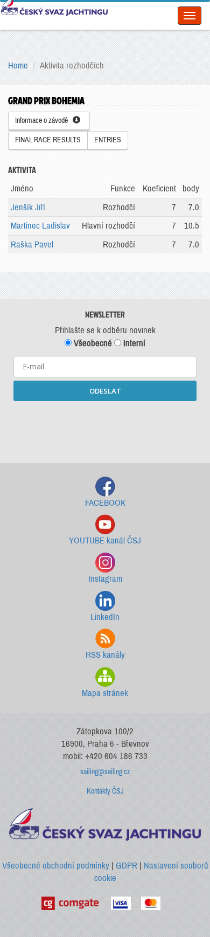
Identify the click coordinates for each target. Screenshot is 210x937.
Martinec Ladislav (40, 225)
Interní (133, 343)
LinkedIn (105, 617)
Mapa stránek (105, 693)
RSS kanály (105, 654)
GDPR (126, 865)
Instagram (105, 578)
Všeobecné (92, 343)
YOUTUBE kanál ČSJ (105, 540)
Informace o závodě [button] (44, 120)
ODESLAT (105, 391)
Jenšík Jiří (28, 207)
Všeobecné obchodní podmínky (55, 865)
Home (18, 65)
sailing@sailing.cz (105, 772)
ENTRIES (107, 140)
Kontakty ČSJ (105, 791)
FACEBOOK (105, 502)
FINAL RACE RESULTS (48, 140)
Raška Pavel (32, 244)
